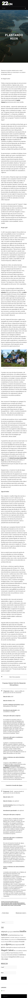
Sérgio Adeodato (4, 957)
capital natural (5, 937)
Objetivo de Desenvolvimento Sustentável (11, 766)
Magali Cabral (7, 950)
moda (17, 950)
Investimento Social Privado (17, 947)
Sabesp (12, 905)
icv (5, 947)
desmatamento (21, 939)
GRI (23, 944)
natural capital (3, 952)
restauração (4, 954)
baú (10, 935)
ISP (24, 947)
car (9, 937)
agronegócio (10, 931)
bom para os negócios (14, 901)
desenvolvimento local (13, 939)
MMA (15, 950)
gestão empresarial (16, 944)
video (18, 957)
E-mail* (2, 967)
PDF (22, 953)
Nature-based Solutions (13, 953)
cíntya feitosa (4, 939)
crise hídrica (14, 904)
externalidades (15, 941)
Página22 (13, 29)
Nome (2, 972)
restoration (10, 955)
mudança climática (22, 950)
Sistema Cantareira (17, 905)
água (6, 959)
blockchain (14, 935)
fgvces (8, 944)
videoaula (22, 957)
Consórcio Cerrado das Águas (6, 904)
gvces (3, 947)
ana (8, 935)
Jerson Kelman (20, 904)
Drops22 (7, 941)
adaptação (4, 931)
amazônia (16, 931)
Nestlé (9, 905)
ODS (20, 953)
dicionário (3, 941)
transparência (12, 957)
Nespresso (6, 905)
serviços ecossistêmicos (19, 955)
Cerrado (12, 937)
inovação (8, 947)
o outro (24, 292)
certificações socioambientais (20, 937)
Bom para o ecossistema (5, 901)
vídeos (3, 959)
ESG (10, 941)
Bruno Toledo (20, 935)
